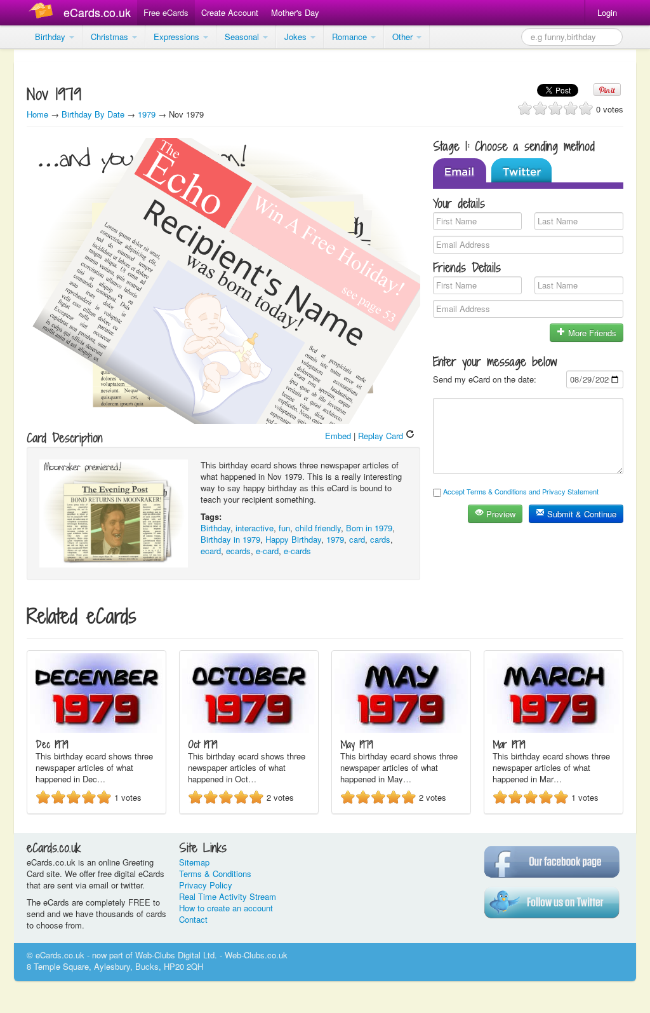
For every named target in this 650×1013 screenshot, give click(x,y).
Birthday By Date (94, 114)
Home (37, 114)
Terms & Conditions (215, 873)
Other (403, 37)
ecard (211, 551)
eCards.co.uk (97, 12)
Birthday (51, 37)
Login (607, 12)
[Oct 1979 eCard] (248, 729)
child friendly (318, 528)
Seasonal (243, 37)
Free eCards (166, 12)
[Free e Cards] (43, 12)
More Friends (591, 333)
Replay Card (382, 436)
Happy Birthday (293, 539)
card (357, 539)
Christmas (111, 37)
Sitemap (194, 862)
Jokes (296, 37)
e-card (267, 551)
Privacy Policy (205, 885)
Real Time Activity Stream (227, 896)
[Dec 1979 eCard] (96, 729)
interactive (254, 528)
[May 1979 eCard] (401, 729)
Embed (338, 436)
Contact (193, 919)
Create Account (229, 12)
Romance (350, 37)
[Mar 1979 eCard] (553, 729)
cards (380, 539)
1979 (147, 114)
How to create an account (226, 908)
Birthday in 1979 (230, 539)
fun (284, 528)
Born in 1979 (369, 528)
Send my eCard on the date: (484, 379)
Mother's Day (295, 12)
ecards (238, 551)
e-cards (297, 551)
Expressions (178, 37)
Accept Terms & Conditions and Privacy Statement (521, 491)
